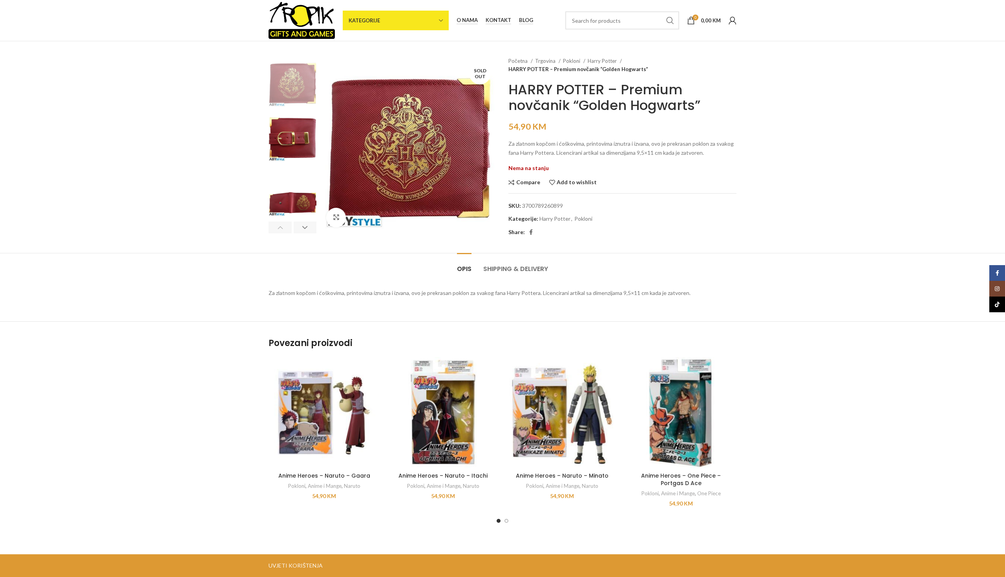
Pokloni (572, 61)
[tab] (464, 265)
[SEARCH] (670, 20)
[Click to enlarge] (336, 217)
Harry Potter (603, 61)
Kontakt (498, 20)
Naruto (352, 486)
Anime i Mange (325, 486)
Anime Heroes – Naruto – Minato (562, 476)
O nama (467, 20)
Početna (518, 61)
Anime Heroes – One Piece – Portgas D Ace (681, 479)
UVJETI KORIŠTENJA (296, 565)
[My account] (732, 20)
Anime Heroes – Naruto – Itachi (443, 476)
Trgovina (546, 61)
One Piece (709, 493)
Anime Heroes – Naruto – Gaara (324, 476)
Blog (526, 20)
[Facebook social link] (531, 232)
